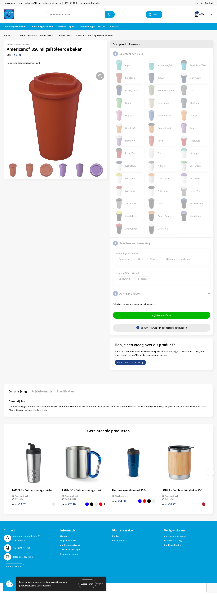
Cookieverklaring (172, 545)
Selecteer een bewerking (132, 243)
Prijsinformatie (68, 540)
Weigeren (99, 584)
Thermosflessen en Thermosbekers (35, 35)
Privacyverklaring (173, 540)
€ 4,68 (119, 501)
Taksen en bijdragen (70, 549)
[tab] (18, 392)
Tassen (60, 26)
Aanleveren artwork (70, 545)
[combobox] (76, 14)
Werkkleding (86, 26)
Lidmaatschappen (69, 553)
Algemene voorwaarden (176, 536)
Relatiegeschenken (15, 26)
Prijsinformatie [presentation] (41, 391)
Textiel (101, 26)
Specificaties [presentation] (65, 391)
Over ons (199, 2)
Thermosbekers (64, 35)
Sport (72, 26)
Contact (209, 2)
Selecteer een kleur (129, 54)
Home (7, 35)
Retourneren (118, 540)
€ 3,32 (19, 504)
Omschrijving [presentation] (18, 391)
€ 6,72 (169, 504)
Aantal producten (128, 293)
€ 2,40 (69, 504)
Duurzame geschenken (41, 26)
